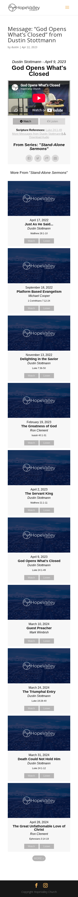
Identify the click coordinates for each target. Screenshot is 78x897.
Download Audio (39, 137)
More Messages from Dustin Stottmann (36, 133)
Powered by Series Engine (39, 868)
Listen (54, 121)
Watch (27, 121)
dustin (15, 47)
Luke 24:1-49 (54, 130)
